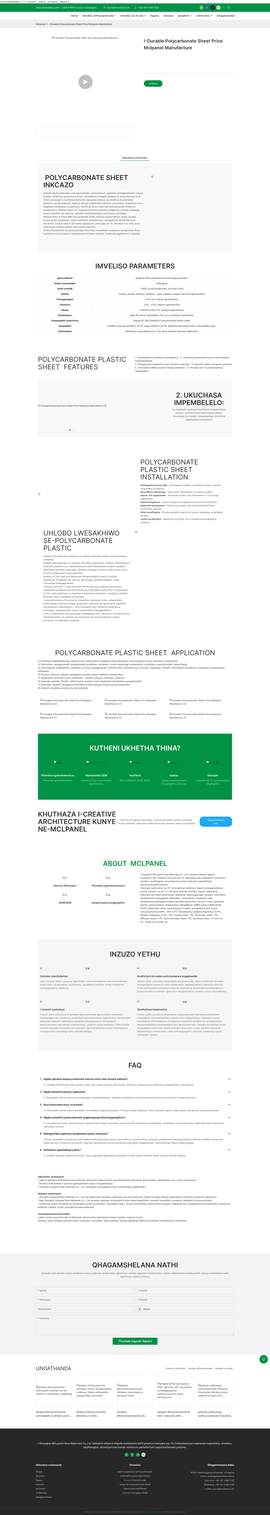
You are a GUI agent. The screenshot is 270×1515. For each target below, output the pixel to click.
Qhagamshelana (44, 1497)
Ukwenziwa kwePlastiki (135, 1488)
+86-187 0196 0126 (148, 7)
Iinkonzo (40, 1484)
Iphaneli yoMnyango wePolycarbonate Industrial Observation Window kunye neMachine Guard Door (214, 1414)
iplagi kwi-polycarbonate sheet (135, 1484)
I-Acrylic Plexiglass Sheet (135, 1492)
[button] (235, 16)
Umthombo (41, 1492)
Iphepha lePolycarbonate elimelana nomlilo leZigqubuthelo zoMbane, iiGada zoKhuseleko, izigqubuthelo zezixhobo (91, 1414)
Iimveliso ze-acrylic (224, 1368)
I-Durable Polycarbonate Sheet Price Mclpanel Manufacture (80, 24)
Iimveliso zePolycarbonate (200, 1368)
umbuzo (153, 83)
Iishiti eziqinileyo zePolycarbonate (135, 1471)
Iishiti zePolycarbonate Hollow (135, 1476)
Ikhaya (39, 1471)
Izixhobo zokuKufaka (175, 1368)
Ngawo (39, 1480)
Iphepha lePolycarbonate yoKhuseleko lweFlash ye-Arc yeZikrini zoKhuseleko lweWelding (53, 1414)
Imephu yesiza (154, 1511)
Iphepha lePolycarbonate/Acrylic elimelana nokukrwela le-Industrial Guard (131, 1414)
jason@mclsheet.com (223, 1489)
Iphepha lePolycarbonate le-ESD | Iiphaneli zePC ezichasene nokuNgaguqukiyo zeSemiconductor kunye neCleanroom (175, 1414)
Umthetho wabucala (174, 1511)
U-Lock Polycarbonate (135, 1480)
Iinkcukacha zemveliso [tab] (135, 157)
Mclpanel (40, 24)
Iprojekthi (40, 1488)
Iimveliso (40, 1476)
